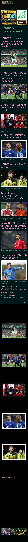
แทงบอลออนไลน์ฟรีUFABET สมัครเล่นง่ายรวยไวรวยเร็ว (13, 289)
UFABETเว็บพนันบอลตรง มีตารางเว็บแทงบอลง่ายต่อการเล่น (14, 107)
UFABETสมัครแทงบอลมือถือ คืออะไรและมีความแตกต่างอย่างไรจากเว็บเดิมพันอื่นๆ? (13, 77)
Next (25, 302)
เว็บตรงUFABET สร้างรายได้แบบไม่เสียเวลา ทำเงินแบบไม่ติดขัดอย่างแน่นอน (14, 226)
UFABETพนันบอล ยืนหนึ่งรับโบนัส (13, 165)
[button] (14, 7)
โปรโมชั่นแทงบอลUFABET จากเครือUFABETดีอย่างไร (12, 196)
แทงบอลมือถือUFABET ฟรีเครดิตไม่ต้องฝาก (14, 256)
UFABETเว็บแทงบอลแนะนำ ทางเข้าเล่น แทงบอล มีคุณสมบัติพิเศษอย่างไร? (13, 42)
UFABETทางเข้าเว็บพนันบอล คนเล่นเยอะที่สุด (13, 136)
